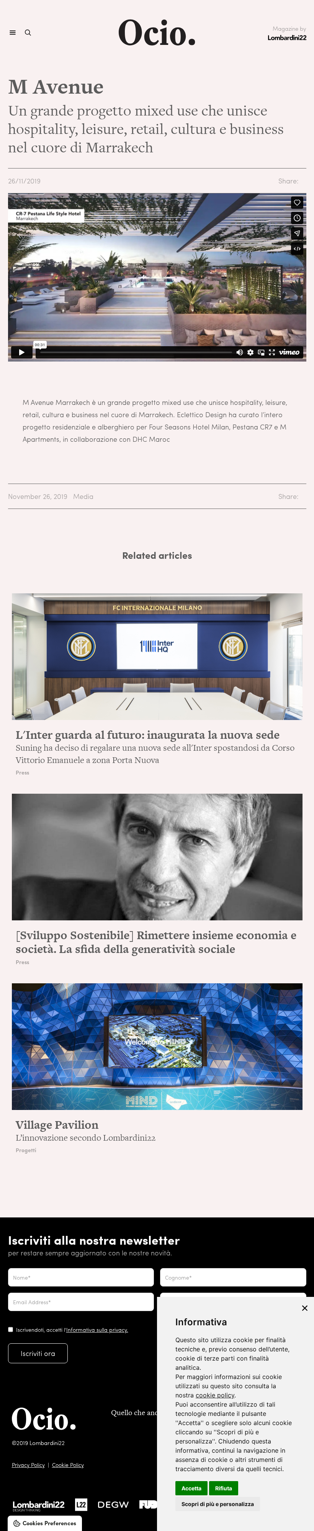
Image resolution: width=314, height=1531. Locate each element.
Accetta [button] (191, 1488)
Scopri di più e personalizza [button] (218, 1504)
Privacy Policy (28, 1464)
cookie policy (215, 1395)
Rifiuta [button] (223, 1488)
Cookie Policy (68, 1464)
